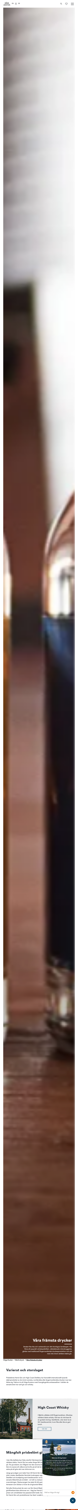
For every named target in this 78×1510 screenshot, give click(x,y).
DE (19, 3)
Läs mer (44, 1429)
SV (16, 3)
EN (13, 3)
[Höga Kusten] (6, 3)
